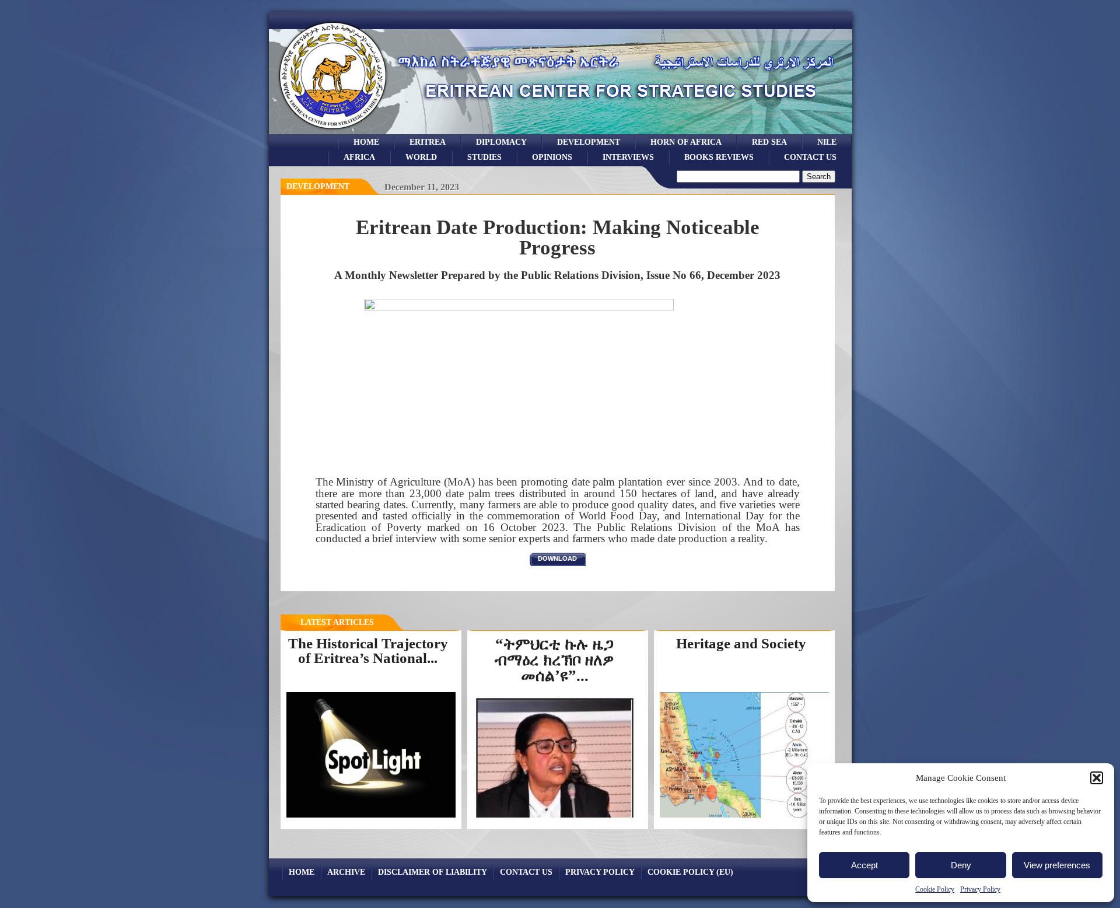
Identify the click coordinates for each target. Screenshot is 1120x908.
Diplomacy (501, 141)
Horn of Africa (686, 141)
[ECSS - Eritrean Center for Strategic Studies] (333, 131)
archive (346, 871)
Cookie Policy (934, 889)
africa (359, 157)
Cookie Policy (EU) (690, 871)
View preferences (1057, 865)
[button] (1096, 778)
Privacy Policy (980, 889)
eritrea (428, 141)
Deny (961, 865)
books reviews (719, 157)
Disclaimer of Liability (432, 871)
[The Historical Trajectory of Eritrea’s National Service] (371, 817)
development (588, 141)
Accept (864, 865)
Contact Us (810, 157)
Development (317, 186)
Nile (826, 141)
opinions (552, 157)
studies (484, 157)
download (557, 558)
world (421, 157)
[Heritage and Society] (744, 817)
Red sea (769, 141)
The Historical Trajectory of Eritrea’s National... (368, 650)
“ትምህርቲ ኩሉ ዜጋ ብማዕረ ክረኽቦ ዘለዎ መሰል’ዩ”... (554, 660)
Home (366, 141)
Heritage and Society (741, 643)
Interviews (628, 157)
